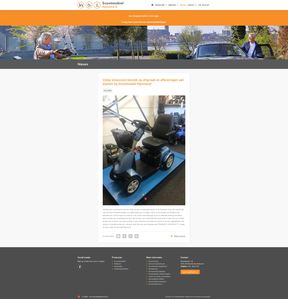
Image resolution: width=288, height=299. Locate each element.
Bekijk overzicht (179, 236)
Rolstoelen (118, 266)
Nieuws (183, 5)
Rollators (117, 264)
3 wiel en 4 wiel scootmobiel (159, 276)
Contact (190, 5)
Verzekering (153, 269)
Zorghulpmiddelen (121, 269)
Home (152, 5)
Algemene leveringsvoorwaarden (197, 297)
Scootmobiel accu (155, 284)
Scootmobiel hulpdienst (157, 266)
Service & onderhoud (156, 264)
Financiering (153, 261)
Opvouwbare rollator (156, 279)
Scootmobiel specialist (157, 281)
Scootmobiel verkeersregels (159, 274)
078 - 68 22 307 (203, 5)
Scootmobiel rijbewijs (156, 271)
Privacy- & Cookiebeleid (174, 297)
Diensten (172, 5)
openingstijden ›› (190, 272)
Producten (159, 5)
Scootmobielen (120, 261)
